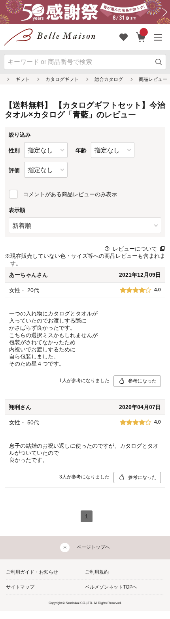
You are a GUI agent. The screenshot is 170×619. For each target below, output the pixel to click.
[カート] (141, 37)
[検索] (159, 62)
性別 (14, 150)
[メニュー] (158, 37)
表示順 (17, 210)
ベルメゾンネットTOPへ (111, 587)
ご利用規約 (97, 572)
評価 (14, 170)
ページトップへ (93, 547)
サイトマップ (20, 587)
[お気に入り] (123, 37)
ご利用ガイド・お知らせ (32, 572)
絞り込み (20, 134)
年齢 (81, 150)
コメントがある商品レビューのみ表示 (70, 194)
